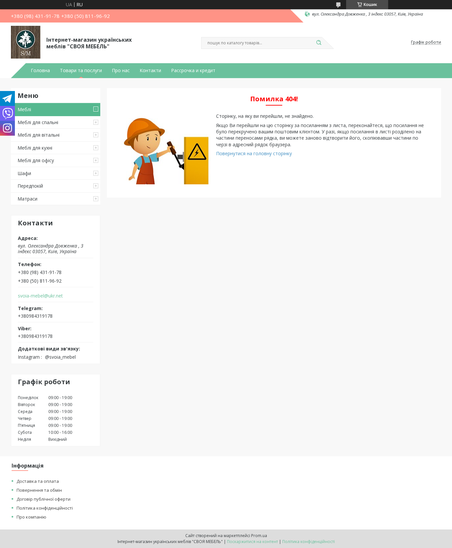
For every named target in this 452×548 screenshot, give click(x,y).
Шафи (24, 173)
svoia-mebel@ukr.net (40, 296)
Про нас (121, 70)
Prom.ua (259, 535)
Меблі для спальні (38, 122)
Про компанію (31, 517)
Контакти (150, 70)
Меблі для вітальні (39, 135)
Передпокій (30, 186)
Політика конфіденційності (45, 508)
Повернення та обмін (39, 490)
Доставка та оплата (38, 481)
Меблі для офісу (36, 160)
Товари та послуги (81, 70)
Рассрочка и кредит (193, 70)
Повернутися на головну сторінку (254, 153)
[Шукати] (318, 43)
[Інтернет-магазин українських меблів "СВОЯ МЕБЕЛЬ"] (25, 42)
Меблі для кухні (35, 148)
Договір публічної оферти (43, 499)
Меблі (24, 109)
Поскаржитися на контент (252, 541)
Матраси (27, 199)
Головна (40, 70)
